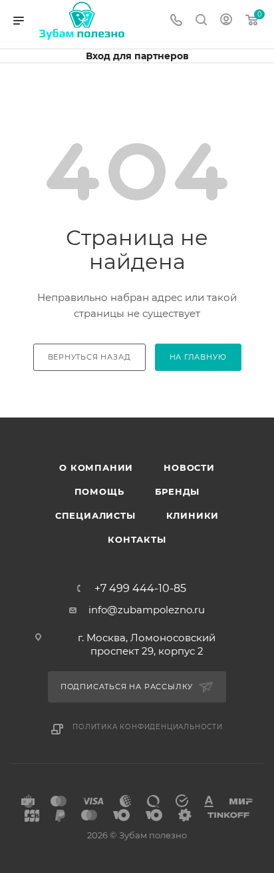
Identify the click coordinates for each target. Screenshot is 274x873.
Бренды (177, 491)
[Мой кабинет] (226, 21)
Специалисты (95, 515)
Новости (189, 467)
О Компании (96, 467)
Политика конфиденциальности (147, 727)
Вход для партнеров (137, 56)
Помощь (99, 491)
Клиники (192, 515)
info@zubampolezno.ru (146, 609)
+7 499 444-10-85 (140, 588)
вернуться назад (89, 357)
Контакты (137, 539)
